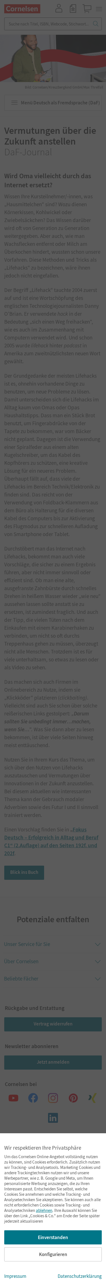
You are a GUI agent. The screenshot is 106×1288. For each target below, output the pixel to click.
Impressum (15, 1276)
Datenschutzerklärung (80, 1276)
